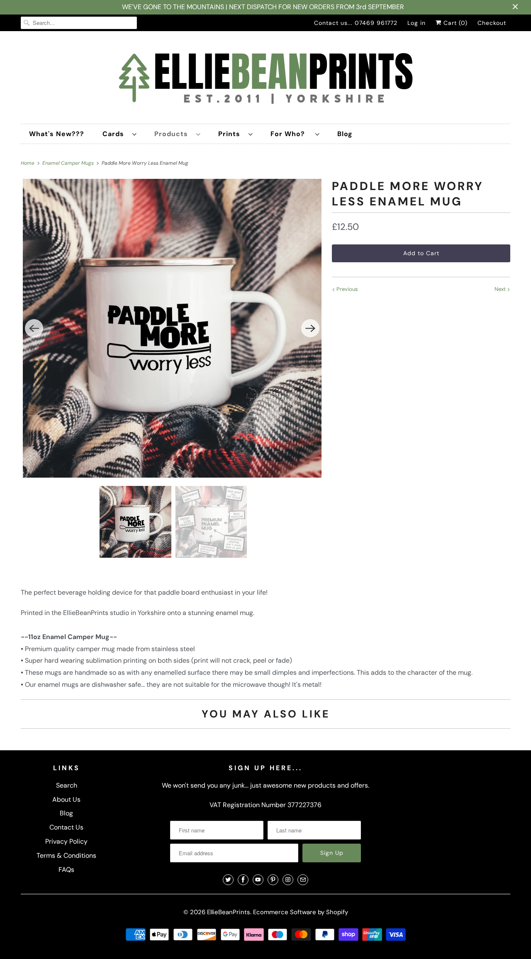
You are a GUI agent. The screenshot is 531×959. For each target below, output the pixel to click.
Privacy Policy (66, 841)
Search (66, 785)
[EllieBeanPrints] (265, 79)
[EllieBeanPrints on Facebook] (243, 879)
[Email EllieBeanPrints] (302, 879)
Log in (416, 23)
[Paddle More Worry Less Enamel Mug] (172, 328)
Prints (231, 133)
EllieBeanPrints (228, 912)
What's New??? (56, 133)
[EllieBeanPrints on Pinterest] (273, 879)
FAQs (66, 869)
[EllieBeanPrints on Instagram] (288, 879)
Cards (115, 133)
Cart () (454, 23)
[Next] (310, 328)
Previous (346, 289)
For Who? (290, 133)
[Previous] (34, 328)
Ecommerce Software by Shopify (300, 912)
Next (500, 289)
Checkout (491, 23)
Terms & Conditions (66, 855)
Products (173, 133)
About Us (66, 799)
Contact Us (66, 827)
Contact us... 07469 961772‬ (355, 23)
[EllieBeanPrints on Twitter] (228, 879)
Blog (345, 133)
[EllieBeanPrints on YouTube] (258, 879)
